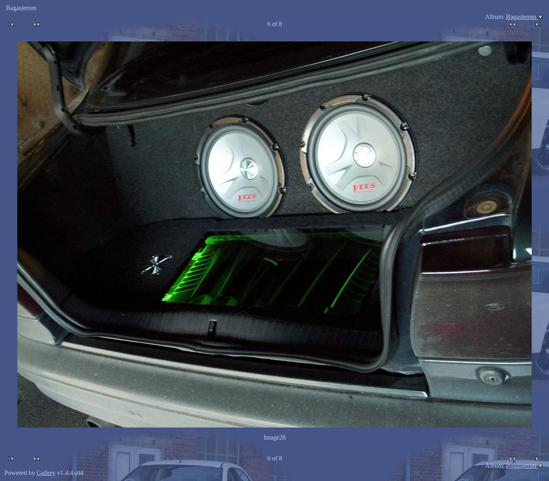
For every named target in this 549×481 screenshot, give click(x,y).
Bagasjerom (522, 16)
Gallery (46, 472)
